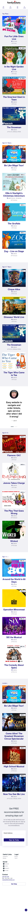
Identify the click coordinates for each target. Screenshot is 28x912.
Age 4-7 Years (6, 267)
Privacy (16, 856)
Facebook (7, 863)
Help (17, 7)
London (4, 683)
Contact (24, 7)
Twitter (6, 866)
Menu (3, 7)
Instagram (7, 868)
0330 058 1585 (5, 876)
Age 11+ (5, 557)
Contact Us (5, 856)
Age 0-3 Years (6, 143)
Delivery (4, 858)
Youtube (6, 870)
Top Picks (5, 14)
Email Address (8, 833)
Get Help (14, 884)
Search (10, 7)
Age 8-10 (5, 433)
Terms (16, 858)
